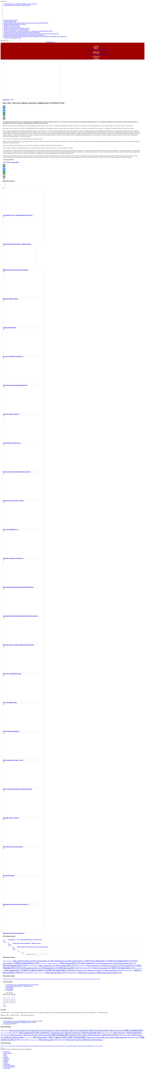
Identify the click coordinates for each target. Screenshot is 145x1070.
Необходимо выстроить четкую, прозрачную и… (16, 904)
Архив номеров (8, 1053)
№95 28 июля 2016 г (61, 1035)
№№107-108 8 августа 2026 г (83, 978)
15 (12, 999)
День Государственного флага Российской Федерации (17, 789)
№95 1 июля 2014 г (81, 965)
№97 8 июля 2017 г (14, 970)
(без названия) (9, 987)
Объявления (7, 1064)
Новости (96, 47)
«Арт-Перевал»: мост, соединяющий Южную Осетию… (18, 215)
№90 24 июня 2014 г (8, 961)
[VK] (72, 106)
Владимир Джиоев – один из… (11, 817)
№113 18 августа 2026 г (33, 978)
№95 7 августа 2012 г (111, 965)
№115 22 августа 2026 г (51, 978)
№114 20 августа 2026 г (42, 978)
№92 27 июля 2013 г (43, 963)
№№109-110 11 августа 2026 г (95, 978)
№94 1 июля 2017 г (47, 965)
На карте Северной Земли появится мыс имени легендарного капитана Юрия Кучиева (26, 22)
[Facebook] (72, 111)
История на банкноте (8, 875)
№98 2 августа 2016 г (96, 970)
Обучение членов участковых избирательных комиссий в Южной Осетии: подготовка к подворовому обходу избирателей (35, 36)
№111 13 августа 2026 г (15, 978)
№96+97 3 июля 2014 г (102, 968)
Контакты (6, 1060)
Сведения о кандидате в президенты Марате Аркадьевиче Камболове (21, 32)
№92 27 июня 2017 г (54, 963)
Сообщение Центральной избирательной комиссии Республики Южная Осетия (24, 35)
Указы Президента (90, 54)
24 (3, 1002)
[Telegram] (72, 109)
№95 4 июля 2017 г (94, 965)
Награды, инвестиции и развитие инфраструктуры (17, 28)
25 (5, 1002)
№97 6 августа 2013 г (29, 1037)
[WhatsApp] (72, 114)
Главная (6, 1057)
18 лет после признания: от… (11, 529)
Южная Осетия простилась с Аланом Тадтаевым (16, 29)
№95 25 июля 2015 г (129, 965)
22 (12, 1001)
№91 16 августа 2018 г (22, 961)
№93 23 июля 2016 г (70, 963)
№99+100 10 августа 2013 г (110, 973)
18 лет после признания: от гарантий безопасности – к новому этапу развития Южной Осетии (28, 31)
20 (9, 1001)
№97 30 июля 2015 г (59, 970)
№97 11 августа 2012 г (36, 970)
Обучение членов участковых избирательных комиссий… (18, 644)
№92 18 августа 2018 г (117, 1030)
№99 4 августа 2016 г (55, 973)
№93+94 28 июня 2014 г (14, 965)
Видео (96, 57)
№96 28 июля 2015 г (86, 968)
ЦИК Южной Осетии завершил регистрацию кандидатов (32, 947)
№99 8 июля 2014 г (71, 972)
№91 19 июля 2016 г (41, 961)
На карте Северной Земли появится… (13, 356)
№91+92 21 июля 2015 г (97, 961)
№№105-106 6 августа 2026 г (72, 978)
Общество (96, 51)
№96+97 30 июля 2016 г (122, 968)
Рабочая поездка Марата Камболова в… (14, 933)
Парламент (104, 50)
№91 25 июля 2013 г (77, 961)
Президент (90, 50)
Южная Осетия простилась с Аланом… (13, 500)
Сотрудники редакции (9, 1066)
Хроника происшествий (10, 21)
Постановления (106, 54)
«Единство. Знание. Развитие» (11, 25)
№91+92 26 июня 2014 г (121, 961)
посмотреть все (6, 1046)
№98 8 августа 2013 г (127, 970)
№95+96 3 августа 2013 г (30, 968)
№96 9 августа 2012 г (68, 968)
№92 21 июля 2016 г (27, 963)
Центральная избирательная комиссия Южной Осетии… (18, 587)
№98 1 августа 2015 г (79, 970)
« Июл (4, 1005)
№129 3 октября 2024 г (13, 162)
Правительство (98, 50)
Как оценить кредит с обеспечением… (13, 846)
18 (5, 1001)
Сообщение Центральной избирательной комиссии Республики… (20, 616)
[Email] (72, 116)
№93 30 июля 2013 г (108, 963)
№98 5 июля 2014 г (112, 970)
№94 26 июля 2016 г (65, 965)
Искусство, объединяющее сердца (12, 37)
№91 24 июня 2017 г (59, 961)
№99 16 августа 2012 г (88, 973)
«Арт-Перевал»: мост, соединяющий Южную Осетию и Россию (20, 3)
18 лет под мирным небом (10, 702)
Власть (96, 48)
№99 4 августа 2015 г (40, 972)
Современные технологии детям (12, 27)
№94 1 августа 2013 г (32, 965)
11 (5, 999)
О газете (96, 46)
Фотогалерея (96, 56)
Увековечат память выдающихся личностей (15, 24)
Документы (96, 53)
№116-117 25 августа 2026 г (61, 978)
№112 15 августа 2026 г (24, 978)
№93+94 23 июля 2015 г (126, 963)
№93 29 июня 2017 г (90, 963)
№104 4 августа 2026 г (7, 978)
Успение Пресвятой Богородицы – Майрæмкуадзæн (17, 5)
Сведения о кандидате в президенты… (13, 558)
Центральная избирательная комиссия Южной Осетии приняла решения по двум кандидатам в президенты (31, 33)
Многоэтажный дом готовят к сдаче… (13, 760)
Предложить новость (9, 1065)
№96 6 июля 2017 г (49, 968)
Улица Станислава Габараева (11, 731)
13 (9, 999)
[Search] (47, 954)
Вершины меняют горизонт (11, 20)
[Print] (72, 119)
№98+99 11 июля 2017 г (28, 972)
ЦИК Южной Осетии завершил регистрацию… (16, 270)
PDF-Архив (96, 58)
